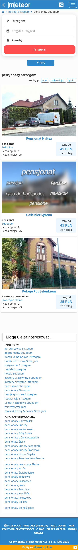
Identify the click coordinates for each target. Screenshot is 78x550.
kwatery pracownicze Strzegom (23, 377)
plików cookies (42, 547)
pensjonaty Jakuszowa (18, 497)
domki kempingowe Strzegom (23, 357)
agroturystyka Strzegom (19, 348)
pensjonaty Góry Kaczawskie (22, 437)
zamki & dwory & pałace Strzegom (25, 411)
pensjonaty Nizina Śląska (20, 454)
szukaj (42, 49)
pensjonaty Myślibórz (17, 493)
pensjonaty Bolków (16, 501)
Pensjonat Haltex (39, 138)
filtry (42, 62)
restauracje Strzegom (18, 398)
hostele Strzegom (15, 369)
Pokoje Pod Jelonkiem (39, 291)
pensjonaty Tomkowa (17, 476)
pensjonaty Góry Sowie (18, 433)
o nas (40, 529)
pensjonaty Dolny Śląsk (18, 421)
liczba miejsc (57, 80)
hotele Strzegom (14, 373)
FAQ (71, 525)
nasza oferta (56, 529)
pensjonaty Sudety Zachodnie (22, 445)
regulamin (58, 525)
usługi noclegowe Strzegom (21, 402)
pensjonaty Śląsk (15, 441)
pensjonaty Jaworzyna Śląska (22, 464)
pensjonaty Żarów (15, 468)
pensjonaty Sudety (16, 425)
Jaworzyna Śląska (12, 300)
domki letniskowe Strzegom (21, 361)
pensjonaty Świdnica (17, 489)
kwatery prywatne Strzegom (21, 382)
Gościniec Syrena (39, 215)
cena (44, 80)
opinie (71, 80)
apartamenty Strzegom (18, 352)
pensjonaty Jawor (15, 485)
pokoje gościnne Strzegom (21, 394)
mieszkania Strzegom (17, 386)
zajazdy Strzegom (15, 407)
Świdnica (7, 147)
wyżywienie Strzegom (18, 365)
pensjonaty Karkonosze (19, 429)
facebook (14, 525)
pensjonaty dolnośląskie (19, 507)
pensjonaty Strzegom (17, 390)
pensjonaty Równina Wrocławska (24, 458)
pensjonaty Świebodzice (19, 472)
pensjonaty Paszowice (18, 481)
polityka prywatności (18, 529)
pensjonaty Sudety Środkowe (22, 450)
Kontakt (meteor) (35, 525)
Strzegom (7, 223)
